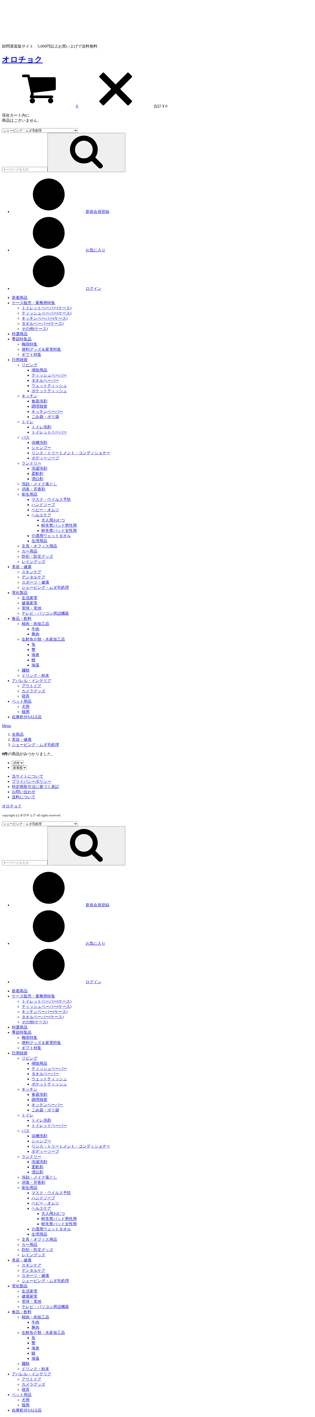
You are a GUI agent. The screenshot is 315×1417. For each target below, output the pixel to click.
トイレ (27, 422)
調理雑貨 (39, 406)
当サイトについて (27, 776)
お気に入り (95, 250)
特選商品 (20, 334)
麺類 (26, 670)
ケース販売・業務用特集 (33, 303)
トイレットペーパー (49, 432)
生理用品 (39, 541)
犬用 (26, 706)
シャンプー (41, 448)
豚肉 (35, 634)
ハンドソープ (43, 505)
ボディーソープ (45, 458)
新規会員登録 (97, 212)
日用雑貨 (20, 360)
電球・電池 (31, 608)
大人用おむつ (53, 520)
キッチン (29, 396)
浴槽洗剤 (39, 442)
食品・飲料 (22, 618)
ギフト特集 (31, 354)
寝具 (26, 696)
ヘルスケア (41, 515)
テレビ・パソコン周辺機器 (45, 613)
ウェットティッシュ (49, 386)
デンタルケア (33, 577)
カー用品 (29, 551)
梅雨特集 (29, 344)
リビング (29, 365)
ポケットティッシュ (49, 391)
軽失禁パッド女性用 (59, 530)
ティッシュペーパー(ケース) (46, 313)
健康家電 (29, 603)
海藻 (35, 665)
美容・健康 (22, 567)
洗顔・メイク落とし (39, 484)
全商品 (18, 734)
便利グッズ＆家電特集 (41, 349)
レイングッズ (33, 562)
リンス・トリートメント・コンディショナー (71, 453)
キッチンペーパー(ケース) (44, 318)
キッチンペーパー (47, 411)
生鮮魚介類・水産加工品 (43, 639)
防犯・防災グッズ (37, 556)
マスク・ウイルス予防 (51, 499)
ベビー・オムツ (45, 510)
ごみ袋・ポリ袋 (45, 417)
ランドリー (31, 463)
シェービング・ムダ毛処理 (45, 587)
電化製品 (20, 593)
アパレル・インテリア (31, 681)
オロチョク (22, 59)
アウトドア (31, 686)
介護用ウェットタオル (51, 536)
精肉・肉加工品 (35, 624)
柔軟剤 (37, 474)
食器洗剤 (39, 401)
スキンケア (31, 572)
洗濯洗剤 (39, 468)
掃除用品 (39, 370)
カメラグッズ (33, 691)
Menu (6, 726)
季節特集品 (22, 339)
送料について (23, 797)
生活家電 (29, 598)
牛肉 (35, 629)
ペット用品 (22, 701)
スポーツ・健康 (35, 582)
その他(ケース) (35, 329)
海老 (35, 655)
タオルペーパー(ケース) (42, 323)
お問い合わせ (23, 792)
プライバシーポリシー (31, 781)
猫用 (26, 712)
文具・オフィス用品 (39, 546)
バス (26, 437)
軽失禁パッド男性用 (59, 525)
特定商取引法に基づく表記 (35, 787)
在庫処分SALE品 (27, 717)
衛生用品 (29, 494)
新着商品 (20, 298)
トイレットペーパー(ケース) (46, 308)
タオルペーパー (45, 380)
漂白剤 (37, 479)
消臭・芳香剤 (33, 489)
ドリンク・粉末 (35, 675)
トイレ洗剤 (41, 427)
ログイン (93, 288)
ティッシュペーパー (49, 375)
